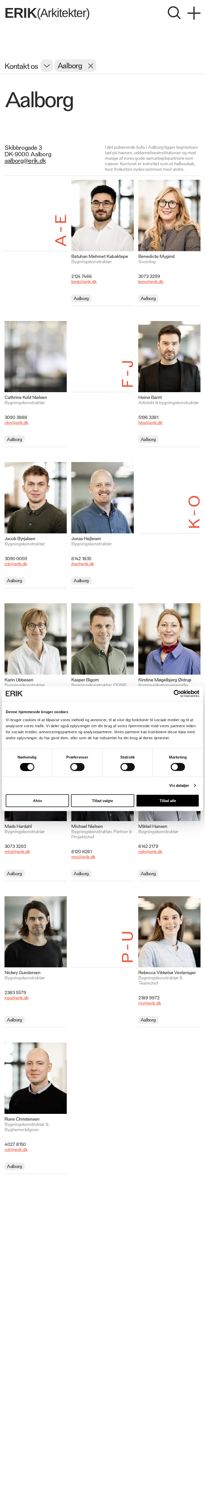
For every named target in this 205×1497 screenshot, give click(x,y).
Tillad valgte (102, 800)
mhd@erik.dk (17, 851)
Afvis (37, 800)
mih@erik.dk (150, 851)
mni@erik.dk (83, 856)
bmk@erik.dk (83, 281)
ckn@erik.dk (16, 422)
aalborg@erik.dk (25, 160)
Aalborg (81, 298)
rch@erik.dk (16, 1149)
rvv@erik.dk (149, 1002)
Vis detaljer (179, 785)
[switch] (77, 767)
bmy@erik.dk (150, 281)
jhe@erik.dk (82, 563)
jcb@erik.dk (15, 563)
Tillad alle (168, 800)
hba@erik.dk (150, 422)
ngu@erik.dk (16, 997)
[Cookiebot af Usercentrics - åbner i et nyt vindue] (177, 693)
